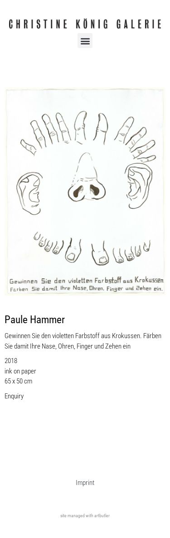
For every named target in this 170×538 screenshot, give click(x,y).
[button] (85, 40)
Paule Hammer (35, 320)
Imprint (85, 483)
